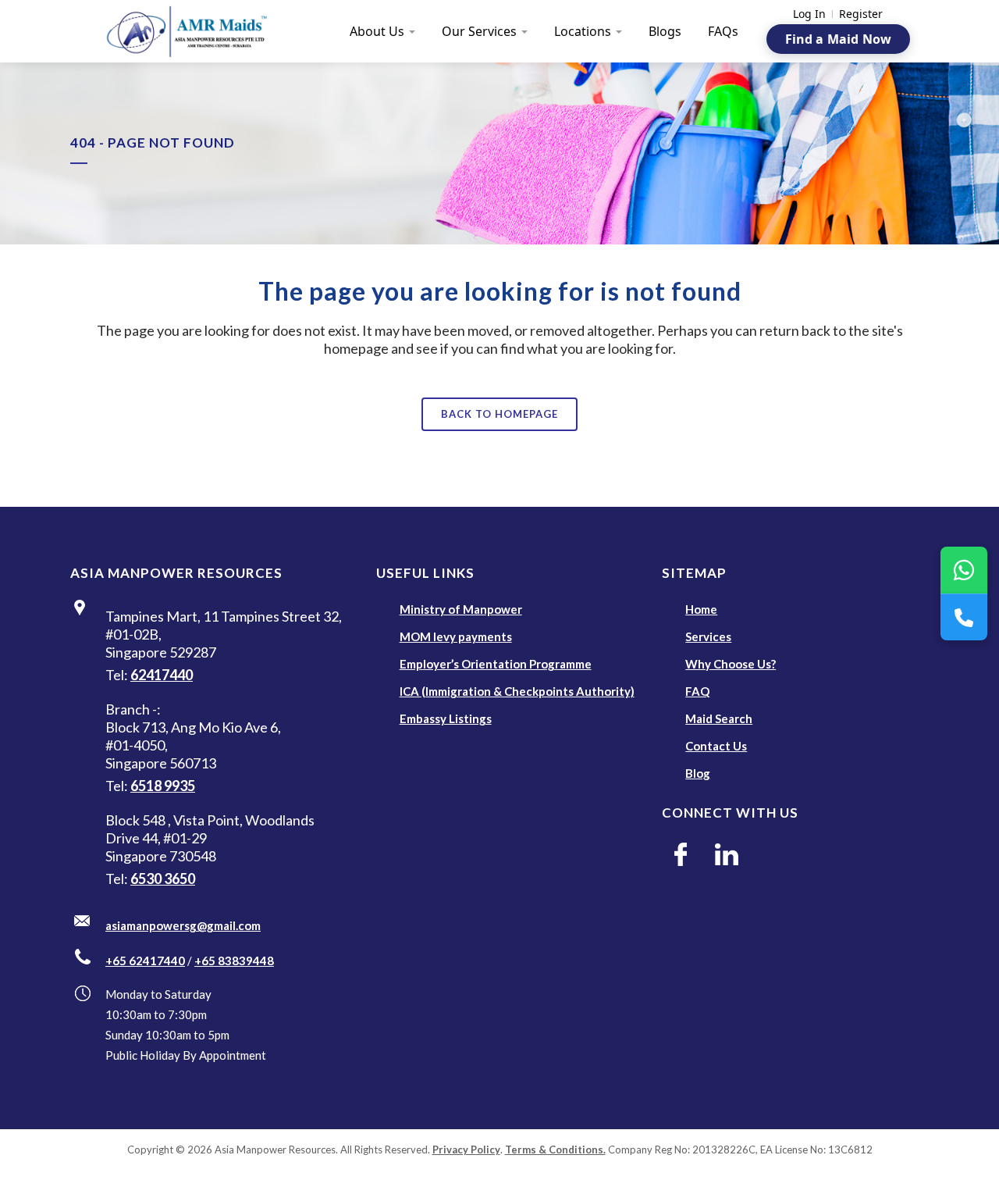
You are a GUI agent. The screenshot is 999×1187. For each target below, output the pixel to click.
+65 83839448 (234, 961)
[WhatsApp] (963, 570)
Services (708, 636)
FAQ (697, 691)
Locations (582, 31)
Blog (697, 773)
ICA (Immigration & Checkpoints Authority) (517, 691)
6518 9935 (162, 785)
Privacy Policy (466, 1149)
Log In (809, 14)
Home (701, 609)
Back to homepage (499, 414)
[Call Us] (963, 617)
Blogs (665, 31)
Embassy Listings (446, 718)
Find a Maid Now (838, 39)
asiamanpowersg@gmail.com (183, 925)
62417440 (161, 674)
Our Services (479, 31)
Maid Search (718, 718)
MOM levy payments (456, 636)
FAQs (723, 31)
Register (861, 14)
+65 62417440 (145, 961)
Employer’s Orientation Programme (496, 664)
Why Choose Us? (730, 664)
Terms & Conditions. (555, 1149)
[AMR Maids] (196, 31)
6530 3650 (162, 878)
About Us (377, 31)
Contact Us (716, 746)
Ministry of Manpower (461, 609)
